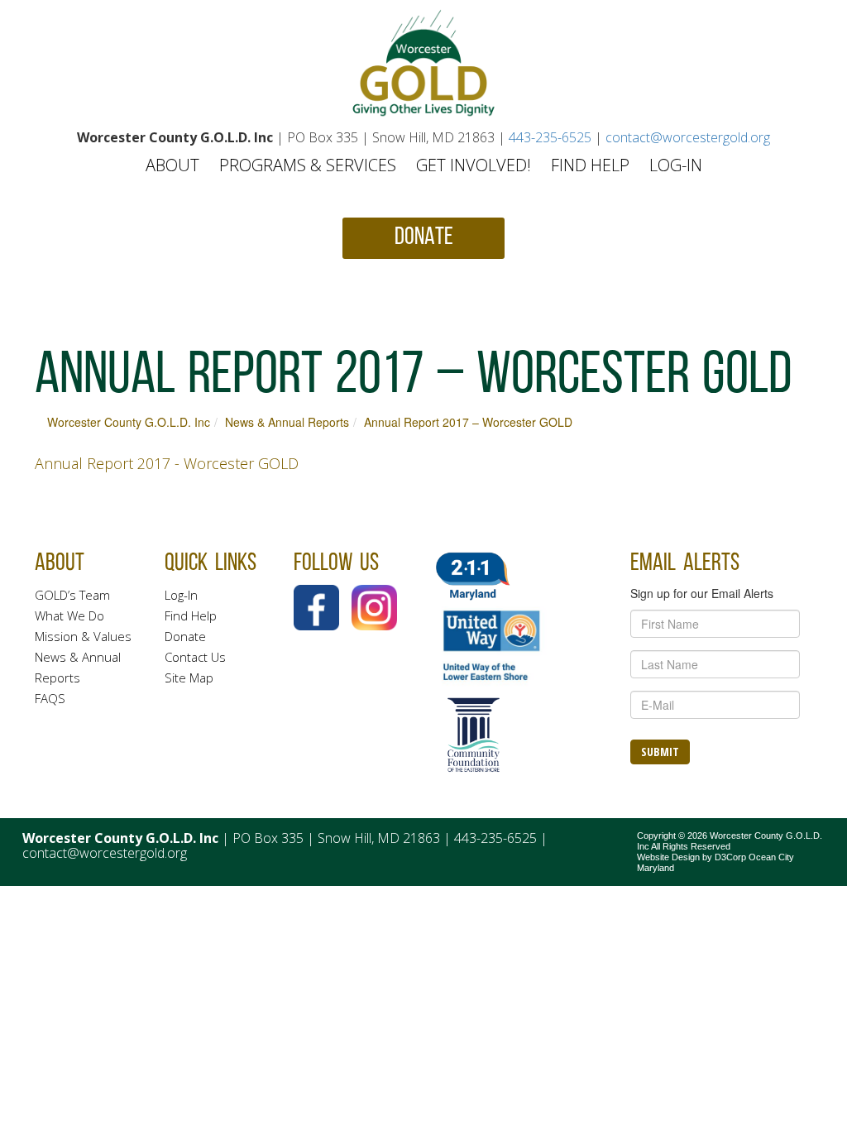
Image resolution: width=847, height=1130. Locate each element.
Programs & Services (307, 165)
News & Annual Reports (287, 422)
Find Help (590, 165)
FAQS (50, 698)
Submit (660, 751)
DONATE (424, 238)
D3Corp (730, 857)
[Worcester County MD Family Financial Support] (423, 63)
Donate (185, 636)
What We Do (69, 615)
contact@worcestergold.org (687, 137)
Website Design (668, 857)
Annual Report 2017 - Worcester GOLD (167, 463)
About (172, 165)
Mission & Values (83, 636)
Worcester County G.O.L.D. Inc (128, 422)
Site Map (189, 677)
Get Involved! (473, 165)
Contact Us (195, 657)
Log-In (675, 165)
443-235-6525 (550, 137)
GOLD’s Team (72, 595)
